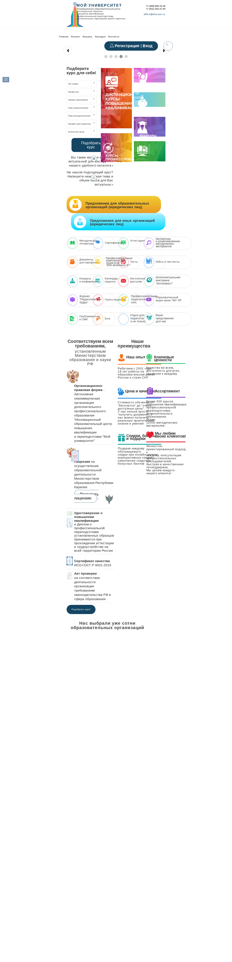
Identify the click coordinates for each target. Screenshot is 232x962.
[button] (105, 56)
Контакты (113, 36)
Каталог (75, 36)
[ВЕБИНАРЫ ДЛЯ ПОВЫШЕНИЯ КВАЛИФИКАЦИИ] (142, 132)
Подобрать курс (91, 145)
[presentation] (67, 50)
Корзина (87, 36)
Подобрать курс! (81, 609)
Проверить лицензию (86, 496)
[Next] (164, 628)
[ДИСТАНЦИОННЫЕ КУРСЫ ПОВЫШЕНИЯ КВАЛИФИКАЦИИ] (116, 127)
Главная (63, 36)
